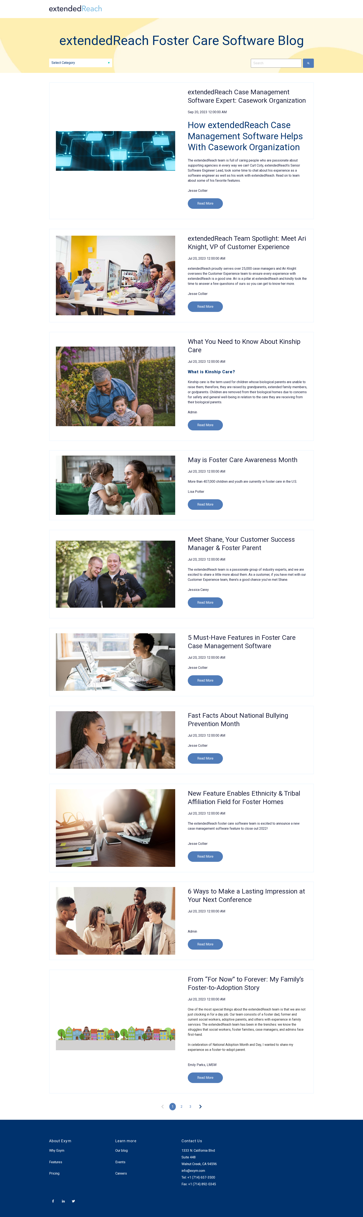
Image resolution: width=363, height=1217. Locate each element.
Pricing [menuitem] (54, 1173)
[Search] (308, 63)
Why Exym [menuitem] (56, 1151)
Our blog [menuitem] (121, 1151)
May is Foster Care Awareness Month (242, 460)
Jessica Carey (198, 590)
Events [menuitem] (120, 1162)
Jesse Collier (198, 191)
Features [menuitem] (55, 1162)
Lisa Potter (196, 492)
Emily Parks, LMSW (202, 1065)
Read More (205, 203)
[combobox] (276, 63)
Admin (192, 412)
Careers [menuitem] (121, 1173)
